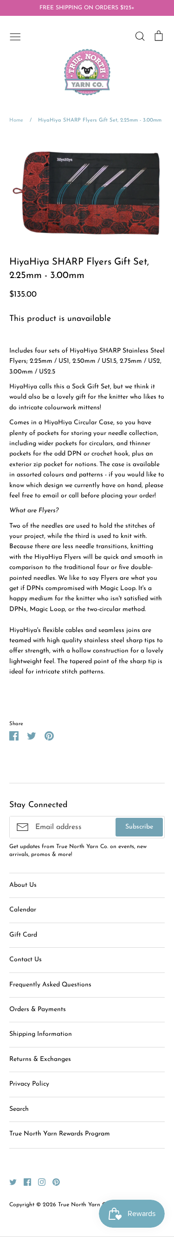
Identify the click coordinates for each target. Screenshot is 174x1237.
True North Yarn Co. (84, 1205)
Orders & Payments (37, 1009)
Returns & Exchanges (40, 1059)
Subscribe (139, 826)
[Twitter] (9, 1181)
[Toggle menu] (15, 36)
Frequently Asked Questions (50, 984)
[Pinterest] (52, 1181)
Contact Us (25, 959)
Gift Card (23, 934)
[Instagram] (38, 1181)
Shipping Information (40, 1034)
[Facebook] (24, 1181)
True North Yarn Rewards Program (59, 1133)
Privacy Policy (29, 1084)
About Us (23, 885)
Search (19, 1109)
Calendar (22, 909)
